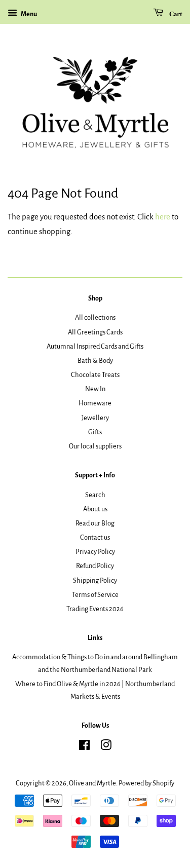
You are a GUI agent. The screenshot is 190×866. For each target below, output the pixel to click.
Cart (174, 14)
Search (95, 495)
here (162, 216)
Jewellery (95, 418)
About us (95, 509)
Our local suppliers (95, 446)
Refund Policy (95, 566)
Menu (28, 14)
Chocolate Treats (95, 375)
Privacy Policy (95, 551)
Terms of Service (95, 594)
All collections (95, 317)
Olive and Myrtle (92, 783)
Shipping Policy (95, 580)
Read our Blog (95, 523)
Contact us (95, 537)
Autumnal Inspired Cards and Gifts (95, 346)
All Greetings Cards (95, 332)
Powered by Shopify (146, 783)
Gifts (95, 432)
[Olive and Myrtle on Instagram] (105, 747)
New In (95, 389)
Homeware (95, 403)
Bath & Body (95, 360)
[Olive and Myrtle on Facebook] (84, 747)
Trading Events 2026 (95, 609)
